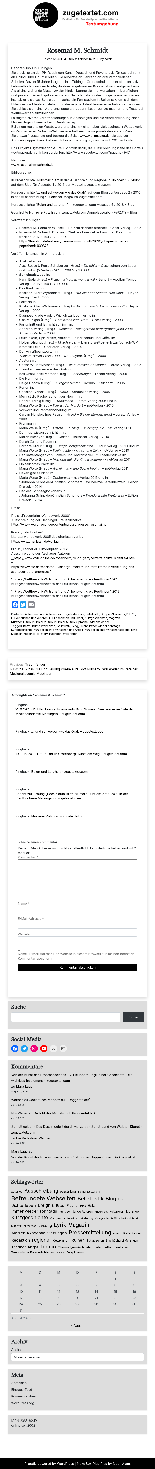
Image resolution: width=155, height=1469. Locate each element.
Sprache (82, 622)
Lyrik (134, 629)
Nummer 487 (47, 180)
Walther (17, 1100)
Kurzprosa (30, 1225)
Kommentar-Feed (24, 1396)
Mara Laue (24, 1086)
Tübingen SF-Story (124, 180)
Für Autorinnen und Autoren (29, 618)
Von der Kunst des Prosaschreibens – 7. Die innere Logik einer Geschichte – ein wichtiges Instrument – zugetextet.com (71, 1078)
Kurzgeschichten (96, 618)
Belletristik (92, 614)
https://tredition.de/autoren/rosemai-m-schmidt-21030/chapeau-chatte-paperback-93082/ (73, 243)
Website (24, 934)
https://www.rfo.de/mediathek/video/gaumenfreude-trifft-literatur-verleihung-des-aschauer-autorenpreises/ (73, 569)
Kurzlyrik (16, 1225)
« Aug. (76, 1325)
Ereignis (46, 1205)
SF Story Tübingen (49, 633)
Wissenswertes (99, 622)
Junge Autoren (82, 1211)
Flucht (51, 197)
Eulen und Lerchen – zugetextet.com (59, 772)
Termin (48, 1247)
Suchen (133, 1017)
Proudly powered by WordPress (49, 1464)
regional (29, 633)
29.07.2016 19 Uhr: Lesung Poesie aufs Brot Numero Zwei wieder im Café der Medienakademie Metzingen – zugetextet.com (74, 711)
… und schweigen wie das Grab (61, 192)
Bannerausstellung (89, 1191)
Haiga (82, 1205)
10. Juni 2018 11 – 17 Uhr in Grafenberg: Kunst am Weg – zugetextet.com (71, 754)
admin (108, 59)
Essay (60, 1206)
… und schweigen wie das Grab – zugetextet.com (68, 731)
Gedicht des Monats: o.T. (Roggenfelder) (59, 1100)
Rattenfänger (132, 1233)
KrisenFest (101, 1211)
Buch (122, 1199)
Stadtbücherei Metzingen (122, 1240)
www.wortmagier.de (95, 136)
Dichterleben (23, 1205)
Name (24, 903)
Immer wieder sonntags (104, 626)
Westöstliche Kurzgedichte (30, 1252)
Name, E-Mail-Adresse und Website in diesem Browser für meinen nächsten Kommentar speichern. (76, 956)
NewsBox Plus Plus (92, 1464)
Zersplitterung (75, 1252)
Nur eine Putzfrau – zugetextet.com (58, 816)
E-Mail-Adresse (31, 919)
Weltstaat (122, 1247)
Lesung (45, 1225)
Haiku (91, 1206)
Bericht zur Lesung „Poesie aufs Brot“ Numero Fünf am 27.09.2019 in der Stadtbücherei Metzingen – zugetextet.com (71, 796)
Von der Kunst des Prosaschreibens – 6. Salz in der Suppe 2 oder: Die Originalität (73, 1157)
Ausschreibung (41, 1191)
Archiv (16, 1349)
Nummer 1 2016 (21, 622)
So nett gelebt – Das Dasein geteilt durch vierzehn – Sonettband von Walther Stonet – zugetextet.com (76, 1129)
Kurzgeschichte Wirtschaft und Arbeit (58, 629)
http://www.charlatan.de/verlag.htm (38, 541)
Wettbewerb (57, 1252)
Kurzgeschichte (21, 629)
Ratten (117, 1233)
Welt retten (70, 633)
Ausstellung (68, 1191)
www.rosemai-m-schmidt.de (32, 165)
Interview (64, 1211)
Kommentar (28, 857)
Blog (75, 626)
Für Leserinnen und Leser (66, 618)
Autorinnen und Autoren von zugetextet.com (54, 614)
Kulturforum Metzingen (125, 1211)
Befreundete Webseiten (39, 626)
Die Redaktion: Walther (33, 1138)
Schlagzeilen (95, 1240)
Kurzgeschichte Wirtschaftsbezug (107, 629)
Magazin (114, 618)
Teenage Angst (24, 1247)
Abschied (16, 1191)
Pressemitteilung (90, 1232)
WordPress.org (22, 1403)
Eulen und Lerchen (51, 205)
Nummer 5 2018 (64, 622)
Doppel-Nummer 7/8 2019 (118, 614)
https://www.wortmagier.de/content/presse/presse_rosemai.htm (59, 524)
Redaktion (20, 1240)
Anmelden (19, 1383)
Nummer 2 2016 (42, 622)
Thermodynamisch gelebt (75, 1247)
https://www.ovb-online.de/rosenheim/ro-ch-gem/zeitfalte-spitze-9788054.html (74, 558)
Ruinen (78, 1240)
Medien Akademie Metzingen (39, 1233)
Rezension (61, 1240)
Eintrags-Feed (21, 1390)
